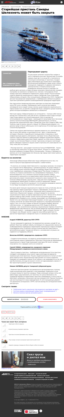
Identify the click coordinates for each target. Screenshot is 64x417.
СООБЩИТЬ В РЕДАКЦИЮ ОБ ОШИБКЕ (44, 379)
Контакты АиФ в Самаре (51, 377)
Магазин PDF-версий (41, 373)
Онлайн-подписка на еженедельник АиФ (25, 375)
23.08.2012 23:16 (5, 6)
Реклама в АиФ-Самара (43, 375)
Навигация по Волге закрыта (16, 324)
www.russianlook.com (10, 62)
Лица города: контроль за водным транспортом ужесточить (24, 339)
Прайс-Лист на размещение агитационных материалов (29, 377)
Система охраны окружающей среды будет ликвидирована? (34, 291)
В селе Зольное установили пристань (18, 329)
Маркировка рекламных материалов (24, 379)
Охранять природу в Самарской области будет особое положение (26, 345)
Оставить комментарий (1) (50, 299)
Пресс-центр (31, 373)
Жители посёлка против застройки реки (27, 293)
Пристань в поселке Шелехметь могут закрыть (21, 334)
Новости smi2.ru (7, 368)
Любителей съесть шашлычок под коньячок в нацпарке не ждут (35, 289)
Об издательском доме (20, 373)
